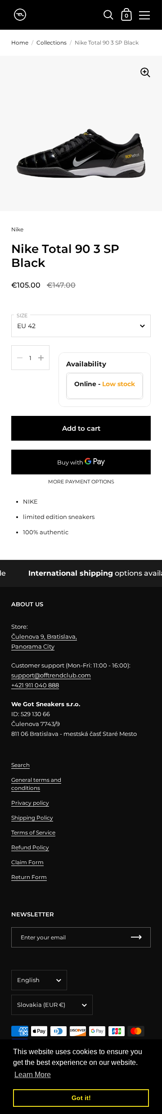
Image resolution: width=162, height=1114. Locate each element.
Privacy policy (30, 802)
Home (19, 42)
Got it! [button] (81, 1097)
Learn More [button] (32, 1074)
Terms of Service (33, 832)
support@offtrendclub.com (51, 675)
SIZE (22, 315)
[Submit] (136, 937)
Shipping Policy (32, 817)
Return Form (29, 877)
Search (20, 765)
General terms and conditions (36, 783)
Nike (17, 229)
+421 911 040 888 (35, 685)
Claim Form (27, 862)
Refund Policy (30, 847)
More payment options (81, 482)
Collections (51, 42)
